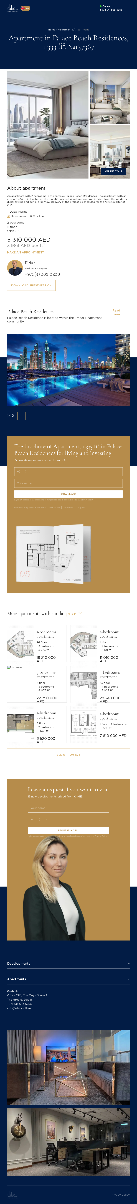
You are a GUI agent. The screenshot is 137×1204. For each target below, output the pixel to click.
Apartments (16, 979)
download (68, 494)
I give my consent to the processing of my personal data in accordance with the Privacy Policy (53, 499)
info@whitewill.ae (19, 1008)
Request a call (68, 830)
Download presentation (31, 285)
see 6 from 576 (68, 754)
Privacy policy (120, 1194)
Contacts (12, 991)
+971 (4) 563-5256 (19, 1004)
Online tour (113, 171)
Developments (18, 963)
